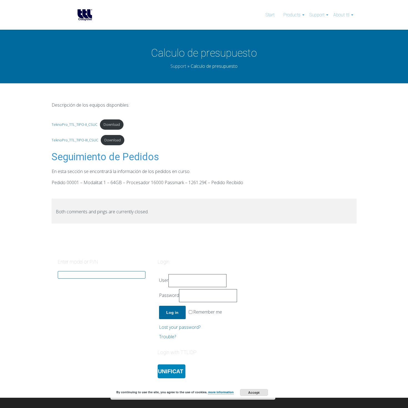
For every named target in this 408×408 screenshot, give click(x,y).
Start (270, 14)
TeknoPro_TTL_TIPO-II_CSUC (74, 124)
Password (169, 295)
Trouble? (167, 337)
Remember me (207, 312)
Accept (254, 392)
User (163, 280)
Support (316, 14)
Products (292, 14)
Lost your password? (179, 327)
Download (112, 124)
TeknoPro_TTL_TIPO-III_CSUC (75, 139)
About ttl (341, 14)
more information (221, 392)
